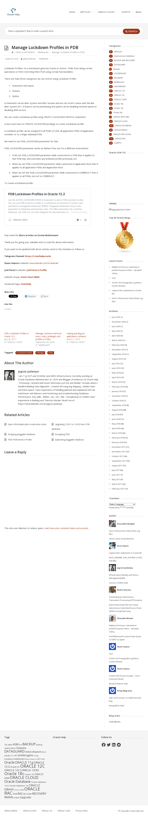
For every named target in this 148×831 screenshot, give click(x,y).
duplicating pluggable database (69, 439)
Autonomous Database (124, 56)
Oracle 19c (118, 108)
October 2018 (117, 400)
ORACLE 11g (24, 762)
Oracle (9, 762)
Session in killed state (118, 582)
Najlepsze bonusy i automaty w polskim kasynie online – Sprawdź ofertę (126, 270)
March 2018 (117, 433)
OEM (43, 759)
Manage (41, 353)
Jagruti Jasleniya (28, 371)
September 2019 (119, 354)
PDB (51, 353)
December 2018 (118, 396)
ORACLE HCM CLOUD (122, 134)
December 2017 (118, 447)
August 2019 (117, 359)
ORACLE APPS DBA (121, 117)
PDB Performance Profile (20, 439)
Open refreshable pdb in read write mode (27, 424)
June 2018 (116, 419)
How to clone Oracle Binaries (121, 538)
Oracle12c (15, 766)
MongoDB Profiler (116, 705)
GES (15, 755)
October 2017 (117, 456)
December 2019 (118, 349)
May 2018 (116, 423)
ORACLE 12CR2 (120, 99)
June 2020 (116, 326)
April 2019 (116, 377)
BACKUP (29, 744)
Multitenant (43, 52)
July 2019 (115, 363)
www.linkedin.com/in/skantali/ (44, 263)
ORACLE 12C (119, 95)
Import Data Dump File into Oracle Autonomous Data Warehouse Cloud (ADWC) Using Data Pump (125, 607)
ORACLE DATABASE (25, 52)
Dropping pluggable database (21, 434)
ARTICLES (85, 11)
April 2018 (116, 428)
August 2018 (117, 410)
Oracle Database (17, 781)
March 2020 (117, 340)
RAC (20, 793)
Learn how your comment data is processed (66, 528)
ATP (20, 745)
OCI (39, 758)
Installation (8, 759)
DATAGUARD (119, 64)
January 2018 (117, 442)
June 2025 (116, 317)
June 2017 (116, 474)
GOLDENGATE (120, 73)
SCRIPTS (126, 11)
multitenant (19, 758)
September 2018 (119, 405)
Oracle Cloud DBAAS (30, 277)
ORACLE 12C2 (12, 770)
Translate (129, 507)
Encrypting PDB (62, 434)
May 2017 (116, 479)
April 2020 (116, 335)
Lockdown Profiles (25, 353)
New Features (30, 759)
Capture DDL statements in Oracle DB (125, 553)
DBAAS (28, 751)
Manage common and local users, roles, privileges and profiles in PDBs (48, 336)
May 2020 (116, 331)
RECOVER (27, 794)
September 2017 (119, 461)
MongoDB (118, 77)
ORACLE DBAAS (120, 130)
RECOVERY (39, 793)
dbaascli (36, 751)
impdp (36, 756)
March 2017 (117, 484)
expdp (7, 755)
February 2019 (118, 386)
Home (72, 11)
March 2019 (117, 382)
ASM (16, 744)
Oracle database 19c (19, 785)
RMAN (8, 797)
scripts (16, 797)
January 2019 (117, 391)
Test (114, 278)
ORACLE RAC (120, 138)
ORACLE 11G (119, 90)
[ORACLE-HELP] (13, 11)
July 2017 (115, 470)
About (138, 11)
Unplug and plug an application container (76, 335)
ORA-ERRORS (120, 86)
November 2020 (119, 321)
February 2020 (118, 345)
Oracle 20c (117, 112)
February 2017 (118, 488)
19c (5, 744)
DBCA (43, 752)
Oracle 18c (118, 103)
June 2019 (116, 368)
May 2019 (116, 372)
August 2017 (117, 465)
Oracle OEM (19, 790)
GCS (12, 755)
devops (116, 69)
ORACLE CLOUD (106, 11)
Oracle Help (59, 737)
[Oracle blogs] (124, 252)
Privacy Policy (82, 810)
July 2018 (115, 414)
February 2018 (118, 437)
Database (21, 748)
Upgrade (25, 797)
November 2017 (119, 451)
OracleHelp (26, 283)
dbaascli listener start (118, 683)
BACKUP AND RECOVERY (124, 60)
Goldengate (25, 755)
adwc (10, 744)
